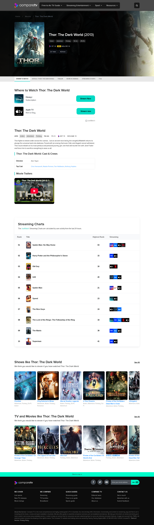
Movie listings (19, 501)
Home (17, 16)
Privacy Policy (24, 520)
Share (64, 51)
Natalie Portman (48, 166)
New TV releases (20, 498)
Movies (28, 16)
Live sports (18, 495)
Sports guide (70, 501)
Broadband (44, 501)
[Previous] (18, 389)
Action (52, 41)
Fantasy (68, 41)
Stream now (86, 111)
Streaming (43, 495)
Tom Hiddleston (59, 166)
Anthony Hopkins (70, 166)
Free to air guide (72, 498)
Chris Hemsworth (36, 166)
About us (95, 501)
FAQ (100, 79)
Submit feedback (123, 501)
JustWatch (91, 121)
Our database (96, 498)
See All (137, 362)
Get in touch (121, 495)
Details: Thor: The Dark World (43, 79)
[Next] (135, 389)
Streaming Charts (88, 79)
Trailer (54, 51)
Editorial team (96, 495)
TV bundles (44, 498)
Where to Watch (22, 79)
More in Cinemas (72, 79)
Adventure (60, 41)
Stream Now (85, 98)
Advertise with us (123, 498)
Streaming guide (71, 495)
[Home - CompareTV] (26, 5)
